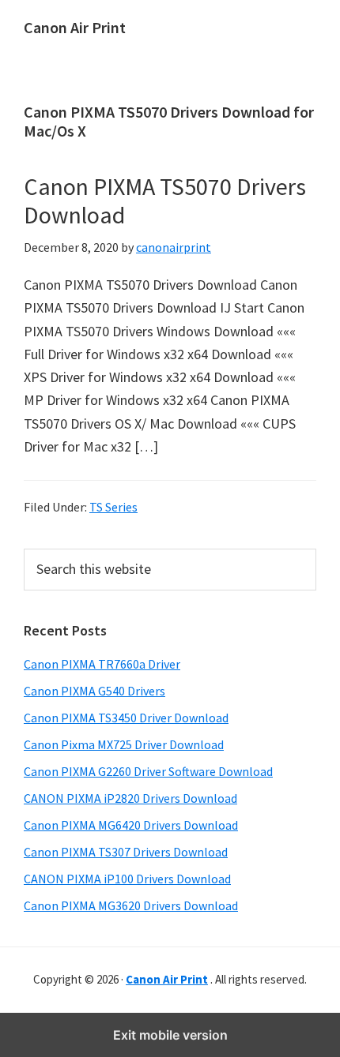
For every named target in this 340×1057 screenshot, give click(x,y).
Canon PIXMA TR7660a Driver (102, 664)
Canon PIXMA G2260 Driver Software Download (148, 771)
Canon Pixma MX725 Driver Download (124, 744)
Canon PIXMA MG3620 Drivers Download (131, 905)
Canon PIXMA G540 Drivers (94, 691)
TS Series (113, 507)
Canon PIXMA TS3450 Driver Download (126, 717)
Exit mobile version (170, 1035)
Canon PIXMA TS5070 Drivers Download (165, 200)
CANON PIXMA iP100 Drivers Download (127, 878)
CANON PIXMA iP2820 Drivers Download (130, 798)
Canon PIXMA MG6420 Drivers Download (131, 825)
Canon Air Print (75, 27)
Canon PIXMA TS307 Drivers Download (126, 852)
